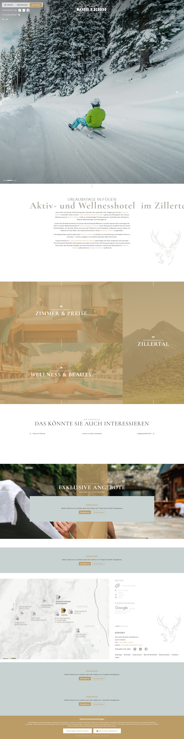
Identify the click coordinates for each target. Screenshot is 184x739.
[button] (7, 92)
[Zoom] (92, 92)
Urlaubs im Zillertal (96, 248)
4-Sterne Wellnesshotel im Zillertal (91, 215)
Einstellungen (99, 512)
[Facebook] (28, 10)
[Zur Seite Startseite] (92, 9)
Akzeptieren (85, 512)
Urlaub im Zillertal (107, 230)
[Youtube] (24, 10)
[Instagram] (19, 10)
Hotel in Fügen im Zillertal (89, 226)
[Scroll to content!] (92, 184)
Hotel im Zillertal (74, 217)
